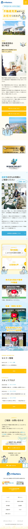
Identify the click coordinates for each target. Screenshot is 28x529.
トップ (8, 497)
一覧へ (14, 371)
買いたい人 (8, 501)
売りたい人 (20, 497)
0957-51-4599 (15, 442)
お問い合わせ (12, 465)
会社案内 (20, 505)
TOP (25, 466)
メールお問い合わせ (15, 448)
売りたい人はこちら (14, 108)
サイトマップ (20, 521)
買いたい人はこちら (14, 114)
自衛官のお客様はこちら (14, 233)
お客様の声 (8, 509)
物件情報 (8, 505)
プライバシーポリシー (7, 521)
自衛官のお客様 (20, 501)
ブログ (20, 509)
